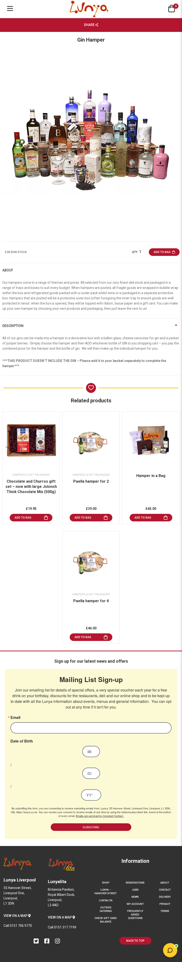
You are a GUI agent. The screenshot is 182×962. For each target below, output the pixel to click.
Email (15, 717)
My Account (135, 904)
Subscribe (91, 827)
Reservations (135, 882)
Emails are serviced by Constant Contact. (100, 816)
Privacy (164, 904)
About (164, 882)
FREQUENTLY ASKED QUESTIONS (135, 915)
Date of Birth (21, 741)
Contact (165, 889)
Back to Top (135, 940)
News (135, 896)
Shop (105, 882)
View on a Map (16, 916)
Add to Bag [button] (22, 517)
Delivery (165, 896)
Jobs (135, 889)
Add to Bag (162, 252)
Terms (164, 911)
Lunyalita (106, 900)
